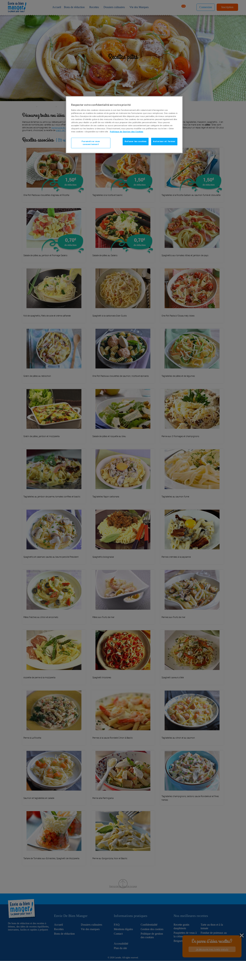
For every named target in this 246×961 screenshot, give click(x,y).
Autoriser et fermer (164, 141)
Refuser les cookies (136, 141)
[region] (124, 124)
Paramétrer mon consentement (91, 143)
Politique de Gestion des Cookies (126, 131)
